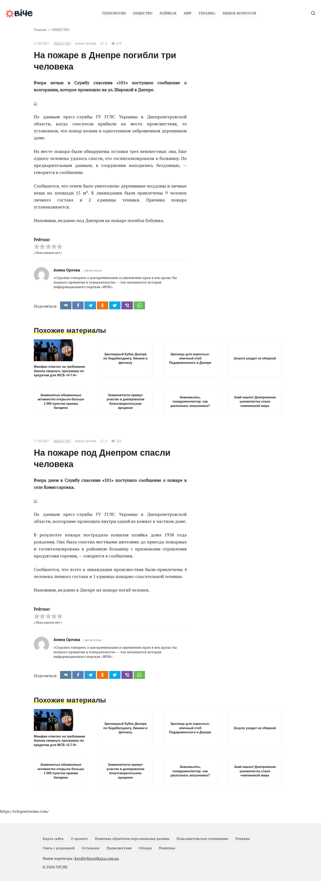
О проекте (79, 838)
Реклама (242, 838)
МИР (188, 13)
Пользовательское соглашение (202, 838)
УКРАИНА (206, 13)
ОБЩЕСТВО (142, 13)
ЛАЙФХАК (168, 13)
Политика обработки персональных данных (132, 838)
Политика (167, 848)
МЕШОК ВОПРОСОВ (239, 13)
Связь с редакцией (58, 848)
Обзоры (145, 848)
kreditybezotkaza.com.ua (96, 858)
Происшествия (119, 848)
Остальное (91, 848)
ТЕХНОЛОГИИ (114, 13)
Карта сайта (53, 838)
